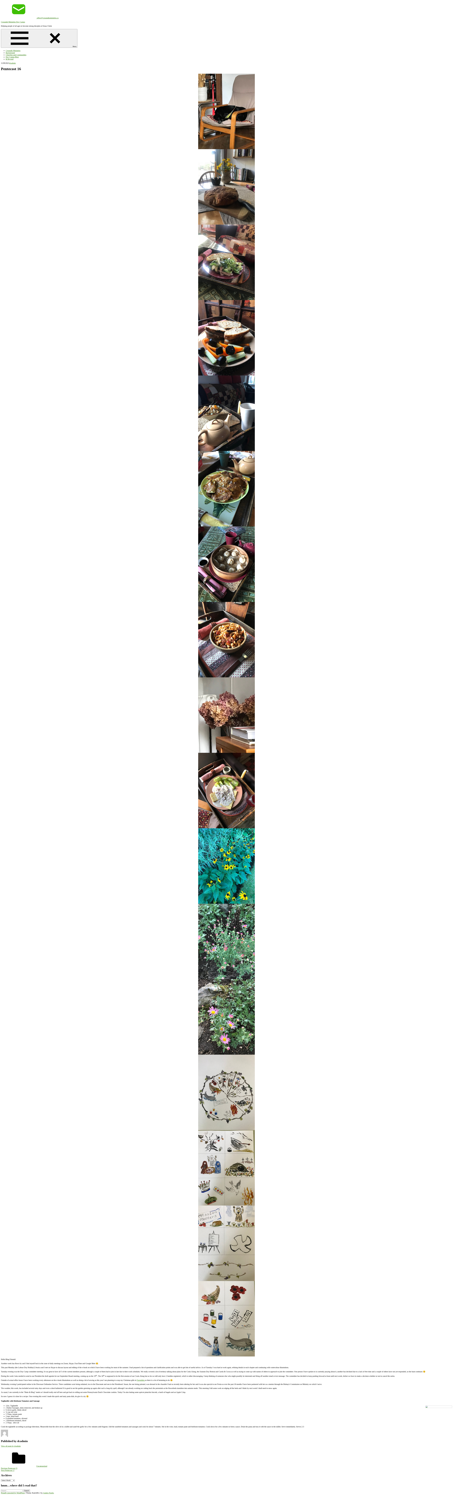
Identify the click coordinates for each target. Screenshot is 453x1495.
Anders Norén (48, 1493)
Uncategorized (41, 1466)
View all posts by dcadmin (11, 1446)
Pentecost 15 (9, 1468)
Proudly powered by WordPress (13, 1493)
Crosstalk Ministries (13, 51)
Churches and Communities (16, 55)
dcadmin (12, 63)
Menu (74, 46)
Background (10, 53)
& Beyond (9, 59)
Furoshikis (141, 1380)
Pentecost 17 (8, 1470)
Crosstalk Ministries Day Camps (13, 22)
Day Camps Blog (12, 57)
